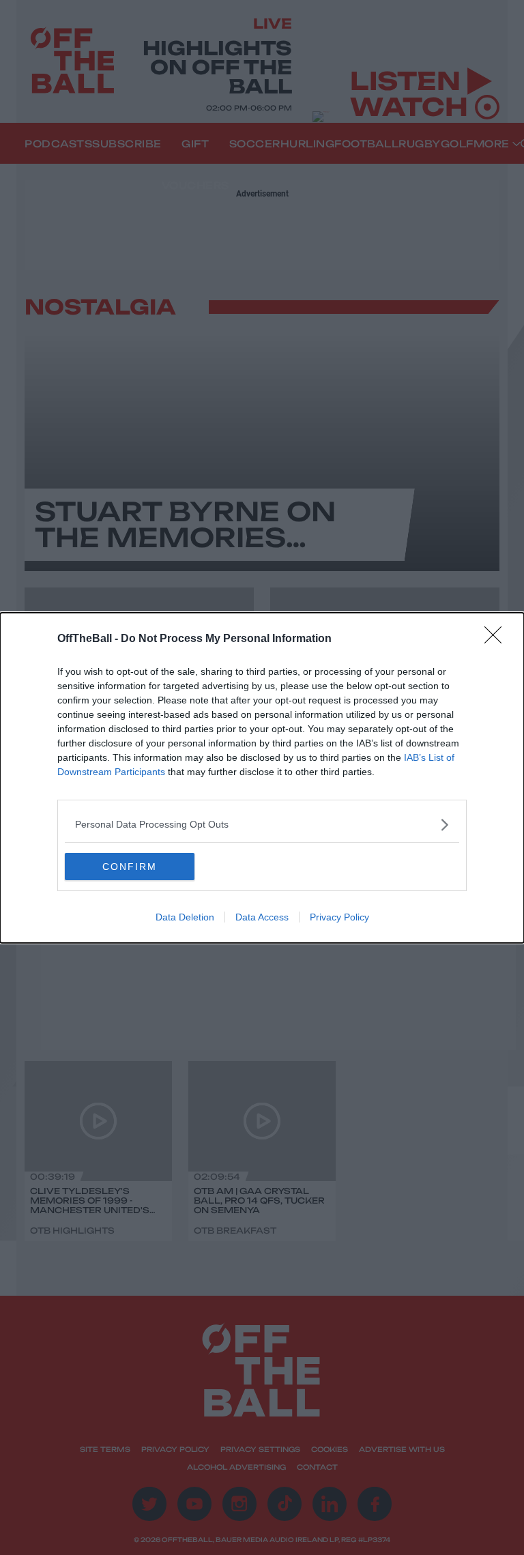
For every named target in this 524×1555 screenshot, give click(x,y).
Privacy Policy (339, 917)
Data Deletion (185, 917)
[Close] (497, 639)
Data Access (262, 917)
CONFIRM (129, 866)
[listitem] (262, 824)
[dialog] (262, 778)
